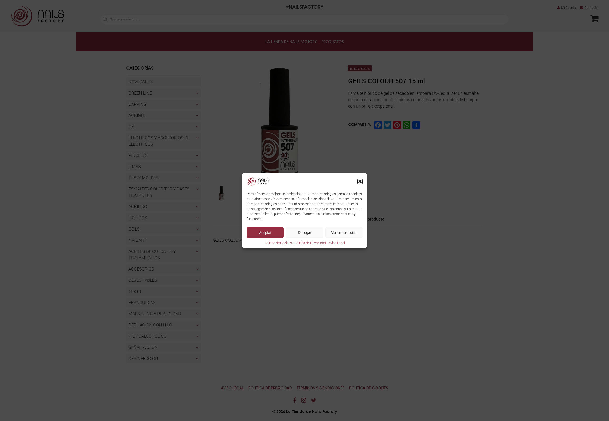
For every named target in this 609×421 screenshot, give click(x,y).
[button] (360, 181)
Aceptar (265, 233)
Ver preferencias (344, 233)
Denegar (304, 233)
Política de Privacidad (310, 243)
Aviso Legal (336, 243)
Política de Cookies (278, 243)
